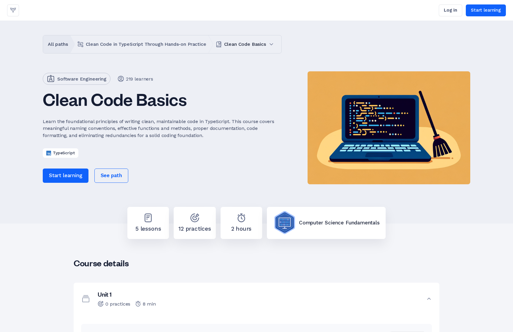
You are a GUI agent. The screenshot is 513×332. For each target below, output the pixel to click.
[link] (13, 10)
